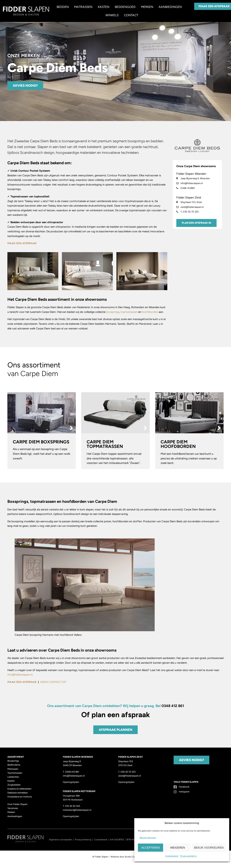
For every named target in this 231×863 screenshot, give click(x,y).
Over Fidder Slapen (17, 804)
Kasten (103, 7)
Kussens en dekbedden (19, 788)
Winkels (112, 15)
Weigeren (177, 847)
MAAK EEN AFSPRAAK (22, 243)
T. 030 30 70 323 (189, 211)
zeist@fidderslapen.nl (192, 206)
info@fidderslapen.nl (191, 183)
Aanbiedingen (170, 7)
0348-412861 (187, 188)
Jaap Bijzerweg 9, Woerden (195, 178)
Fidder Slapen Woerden (191, 173)
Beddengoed (125, 7)
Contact (131, 15)
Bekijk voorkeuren (209, 847)
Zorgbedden (14, 784)
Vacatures (12, 808)
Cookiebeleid (171, 856)
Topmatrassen (14, 773)
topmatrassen (129, 312)
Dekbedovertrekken (17, 792)
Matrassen (83, 7)
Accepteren (150, 847)
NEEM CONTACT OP (53, 682)
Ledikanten (13, 776)
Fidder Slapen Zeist (188, 197)
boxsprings (112, 312)
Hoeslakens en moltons (19, 796)
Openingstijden (71, 782)
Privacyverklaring (188, 856)
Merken (147, 7)
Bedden (63, 7)
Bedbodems (13, 764)
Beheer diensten (148, 837)
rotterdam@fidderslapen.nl (77, 810)
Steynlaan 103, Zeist (191, 202)
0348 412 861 (173, 706)
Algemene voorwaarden (60, 839)
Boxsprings (13, 760)
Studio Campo (132, 856)
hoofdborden (150, 312)
